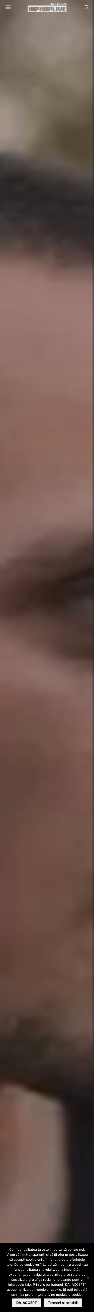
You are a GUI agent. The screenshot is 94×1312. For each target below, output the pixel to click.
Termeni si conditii (63, 1302)
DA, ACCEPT (26, 1302)
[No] (87, 1277)
